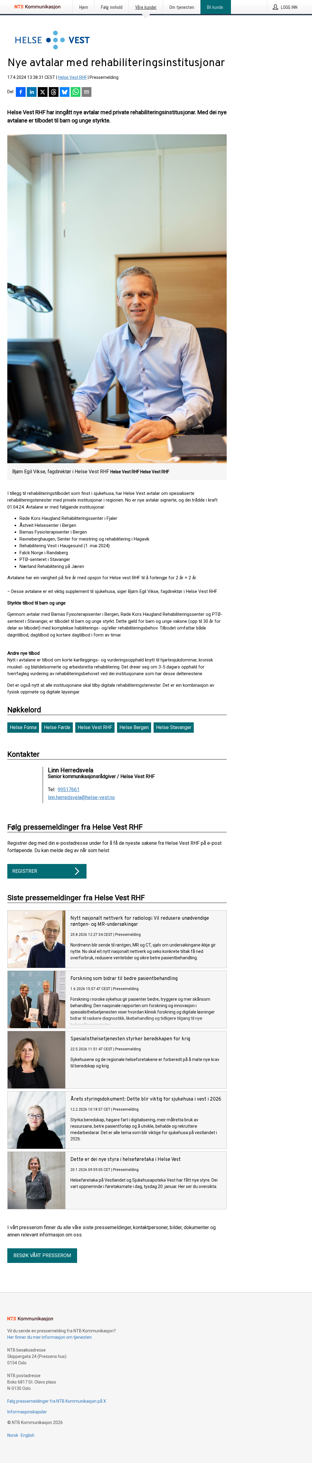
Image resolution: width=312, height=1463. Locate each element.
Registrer (24, 871)
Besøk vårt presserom (42, 1255)
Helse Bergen (134, 727)
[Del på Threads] (53, 92)
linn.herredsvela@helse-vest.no (81, 797)
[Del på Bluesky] (64, 92)
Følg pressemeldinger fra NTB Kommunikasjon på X (56, 1401)
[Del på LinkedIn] (32, 92)
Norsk (12, 1435)
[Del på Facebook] (21, 92)
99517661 (69, 789)
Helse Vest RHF (72, 77)
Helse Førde (57, 727)
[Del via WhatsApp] (75, 92)
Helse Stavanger (173, 727)
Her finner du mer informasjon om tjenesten (49, 1337)
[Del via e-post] (86, 92)
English (27, 1435)
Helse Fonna (23, 727)
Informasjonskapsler (27, 1411)
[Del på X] (43, 92)
